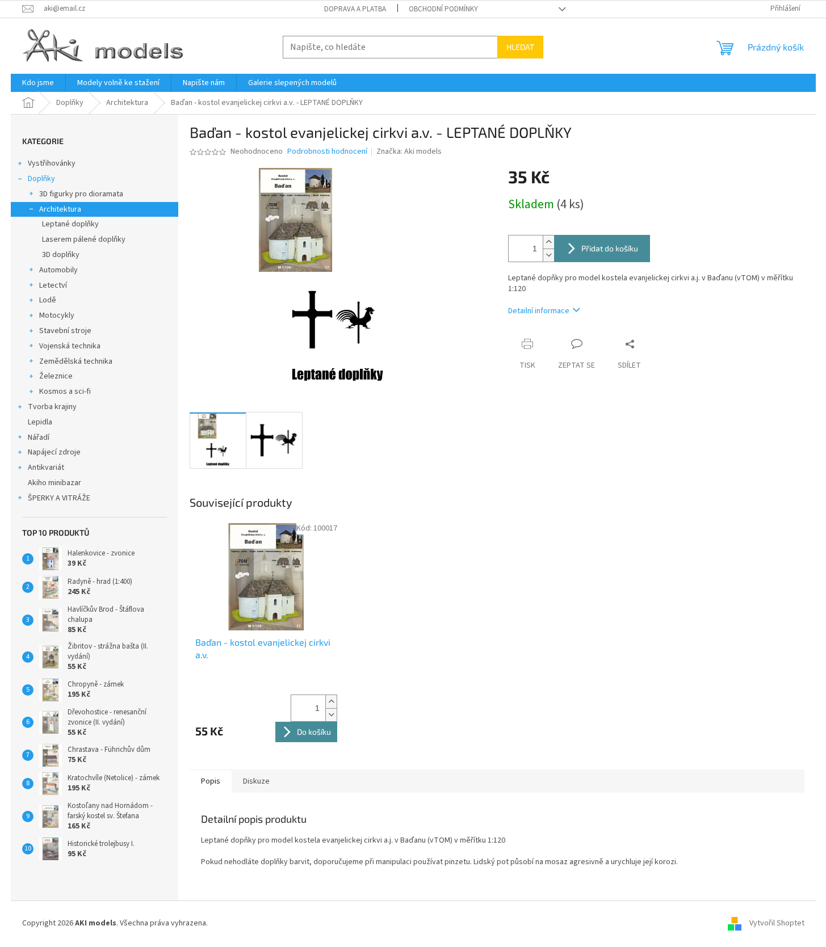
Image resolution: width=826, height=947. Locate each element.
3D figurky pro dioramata (81, 194)
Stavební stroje (65, 330)
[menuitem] (38, 83)
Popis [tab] (210, 781)
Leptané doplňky (70, 224)
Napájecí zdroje (54, 452)
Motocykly (56, 315)
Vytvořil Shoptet (776, 923)
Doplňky (41, 178)
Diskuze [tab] (256, 781)
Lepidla (40, 422)
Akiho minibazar (54, 483)
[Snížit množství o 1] (548, 255)
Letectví (53, 285)
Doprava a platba (355, 9)
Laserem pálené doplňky (83, 239)
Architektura (60, 209)
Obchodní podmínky (443, 9)
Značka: (409, 151)
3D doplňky (60, 254)
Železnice (56, 376)
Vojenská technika (69, 346)
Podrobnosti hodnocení (327, 151)
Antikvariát (46, 467)
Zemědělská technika (75, 361)
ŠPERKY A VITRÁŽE (59, 498)
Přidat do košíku (609, 248)
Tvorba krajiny (52, 407)
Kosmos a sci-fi (65, 391)
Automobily (58, 270)
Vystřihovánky (52, 163)
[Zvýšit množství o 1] (548, 242)
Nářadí (38, 437)
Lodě (47, 300)
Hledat (520, 47)
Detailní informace (538, 311)
